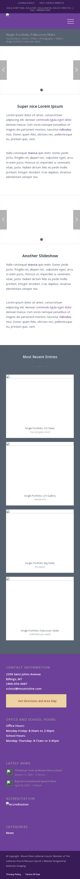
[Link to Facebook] (59, 870)
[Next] (76, 70)
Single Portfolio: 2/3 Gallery (40, 495)
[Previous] (3, 70)
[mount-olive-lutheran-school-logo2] (33, 21)
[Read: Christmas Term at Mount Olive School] (9, 772)
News (10, 833)
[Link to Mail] (71, 870)
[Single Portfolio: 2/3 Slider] (40, 399)
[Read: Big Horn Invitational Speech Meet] (9, 783)
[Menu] (68, 21)
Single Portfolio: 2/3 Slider (40, 428)
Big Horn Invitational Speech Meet (35, 781)
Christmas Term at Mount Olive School (38, 770)
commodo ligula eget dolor (54, 120)
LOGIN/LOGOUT (26, 2)
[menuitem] (26, 3)
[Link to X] (65, 870)
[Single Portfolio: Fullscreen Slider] (40, 601)
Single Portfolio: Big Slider (40, 563)
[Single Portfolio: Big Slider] (40, 533)
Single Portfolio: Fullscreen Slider (31, 34)
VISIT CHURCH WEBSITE (51, 2)
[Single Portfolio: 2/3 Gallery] (40, 466)
